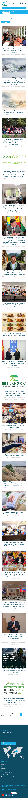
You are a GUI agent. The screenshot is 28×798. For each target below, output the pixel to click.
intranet (14, 8)
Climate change (16, 178)
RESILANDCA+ (17, 54)
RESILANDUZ (16, 399)
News (2, 770)
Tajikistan (13, 397)
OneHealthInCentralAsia (20, 276)
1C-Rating (15, 789)
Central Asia (10, 674)
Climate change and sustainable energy (10, 642)
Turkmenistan (16, 706)
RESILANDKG (23, 54)
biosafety (18, 212)
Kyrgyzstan (5, 22)
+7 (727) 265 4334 (6, 735)
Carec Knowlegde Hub (7, 772)
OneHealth (13, 276)
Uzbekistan (8, 397)
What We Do (4, 768)
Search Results (12, 11)
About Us (3, 766)
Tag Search (6, 13)
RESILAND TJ (11, 399)
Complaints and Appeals (7, 777)
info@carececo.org (6, 739)
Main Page (4, 11)
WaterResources (18, 114)
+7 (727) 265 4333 (6, 732)
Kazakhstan (13, 367)
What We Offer (5, 774)
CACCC (12, 644)
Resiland (12, 54)
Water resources (16, 487)
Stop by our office (10, 744)
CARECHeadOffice (14, 278)
